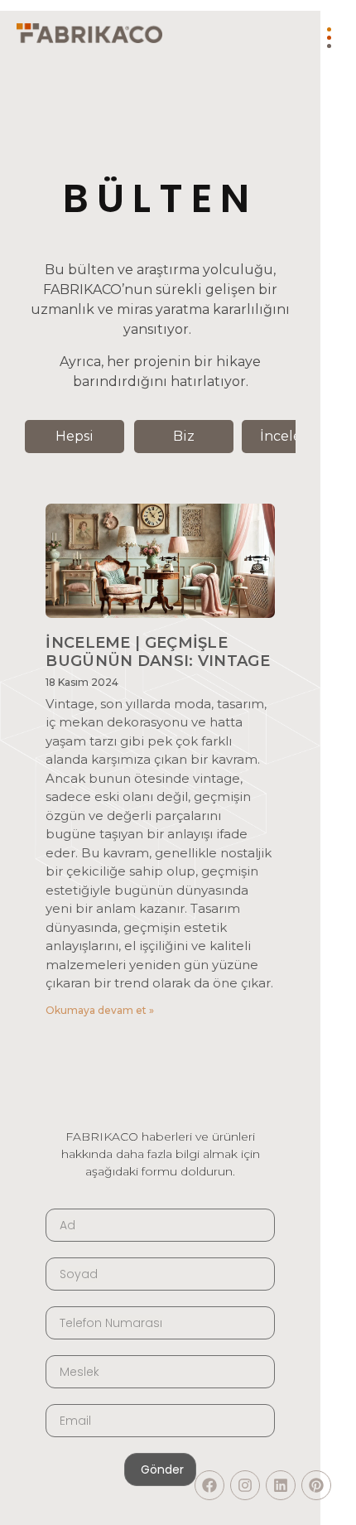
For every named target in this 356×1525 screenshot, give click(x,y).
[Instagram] (245, 1485)
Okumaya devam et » (100, 1010)
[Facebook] (209, 1485)
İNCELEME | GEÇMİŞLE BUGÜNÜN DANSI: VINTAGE (158, 652)
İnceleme (291, 436)
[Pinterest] (316, 1485)
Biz (184, 436)
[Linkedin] (281, 1485)
